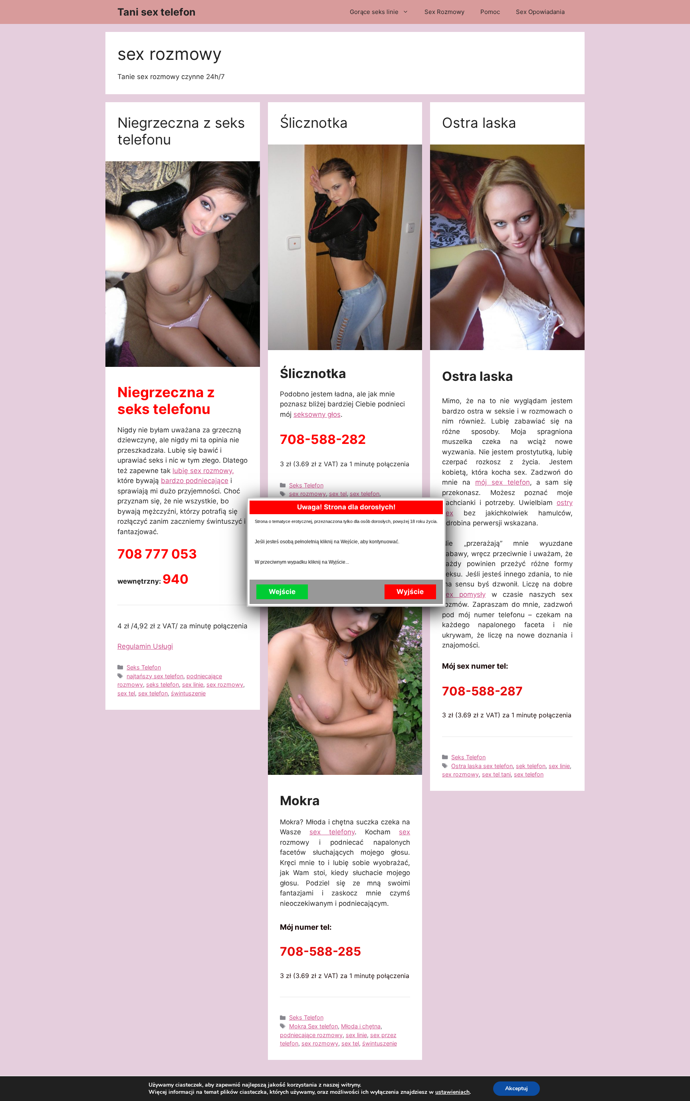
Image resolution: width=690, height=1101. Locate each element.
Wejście (282, 592)
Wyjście (410, 592)
